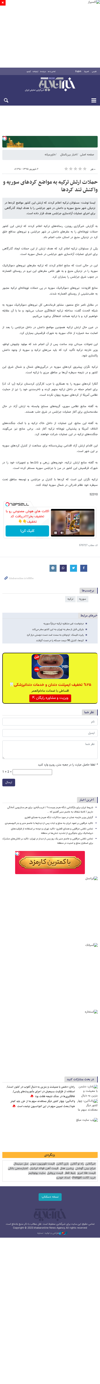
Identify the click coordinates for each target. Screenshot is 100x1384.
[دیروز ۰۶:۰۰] (87, 1106)
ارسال (8, 782)
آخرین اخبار (86, 800)
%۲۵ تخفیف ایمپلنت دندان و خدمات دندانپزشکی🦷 (50, 685)
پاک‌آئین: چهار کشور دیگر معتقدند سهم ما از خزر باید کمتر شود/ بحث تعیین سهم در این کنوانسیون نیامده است (42, 1104)
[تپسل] (4, 138)
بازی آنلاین (62, 1164)
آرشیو (29, 71)
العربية (86, 71)
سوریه (82, 599)
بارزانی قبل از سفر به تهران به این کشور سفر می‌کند (58, 629)
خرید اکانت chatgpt (84, 1178)
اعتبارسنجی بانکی (18, 1168)
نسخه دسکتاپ (50, 1197)
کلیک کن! (27, 531)
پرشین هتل (67, 1168)
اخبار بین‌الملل (68, 154)
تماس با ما (52, 71)
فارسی (94, 71)
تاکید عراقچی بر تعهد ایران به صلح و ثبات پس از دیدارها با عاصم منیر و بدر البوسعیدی (49, 823)
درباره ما (43, 71)
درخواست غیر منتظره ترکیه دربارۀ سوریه (63, 624)
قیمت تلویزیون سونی (42, 1164)
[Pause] (55, 533)
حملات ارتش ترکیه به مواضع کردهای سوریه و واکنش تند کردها (50, 186)
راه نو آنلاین (77, 1164)
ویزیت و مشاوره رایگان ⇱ (50, 698)
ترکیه (70, 599)
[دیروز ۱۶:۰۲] (87, 1092)
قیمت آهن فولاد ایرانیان (44, 1168)
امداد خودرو (63, 1178)
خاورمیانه (50, 154)
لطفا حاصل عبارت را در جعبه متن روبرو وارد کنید (68, 765)
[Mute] (62, 533)
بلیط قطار (70, 1173)
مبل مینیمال (20, 1164)
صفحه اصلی (87, 154)
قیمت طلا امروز (86, 1173)
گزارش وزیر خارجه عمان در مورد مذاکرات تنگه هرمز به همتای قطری (59, 817)
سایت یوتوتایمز (37, 1173)
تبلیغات (35, 71)
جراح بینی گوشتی (85, 1168)
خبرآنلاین (50, 84)
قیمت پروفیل (55, 1173)
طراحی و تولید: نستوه (48, 1233)
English (78, 71)
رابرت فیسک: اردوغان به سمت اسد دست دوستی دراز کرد (55, 635)
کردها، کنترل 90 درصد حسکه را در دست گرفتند (60, 641)
